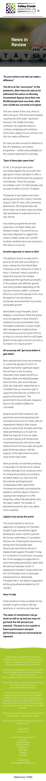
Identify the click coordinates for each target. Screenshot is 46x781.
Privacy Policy (23, 729)
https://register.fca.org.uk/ (13, 677)
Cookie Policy (23, 732)
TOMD (29, 777)
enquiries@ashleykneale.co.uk (24, 688)
